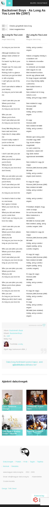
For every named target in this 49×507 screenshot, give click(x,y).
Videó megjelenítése (17, 29)
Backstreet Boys (16, 333)
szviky (20, 344)
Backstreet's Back (16, 330)
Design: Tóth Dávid (9, 488)
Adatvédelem (37, 477)
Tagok (32, 462)
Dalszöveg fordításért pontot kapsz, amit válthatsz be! (24, 363)
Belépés (33, 3)
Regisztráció (42, 3)
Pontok (18, 462)
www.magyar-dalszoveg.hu (13, 472)
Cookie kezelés (9, 481)
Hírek (25, 462)
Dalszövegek (8, 462)
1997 (8, 336)
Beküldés (15, 466)
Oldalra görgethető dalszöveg (20, 26)
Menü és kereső (9, 3)
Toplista (40, 462)
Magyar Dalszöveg (3, 3)
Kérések (6, 466)
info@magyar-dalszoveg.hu (18, 477)
